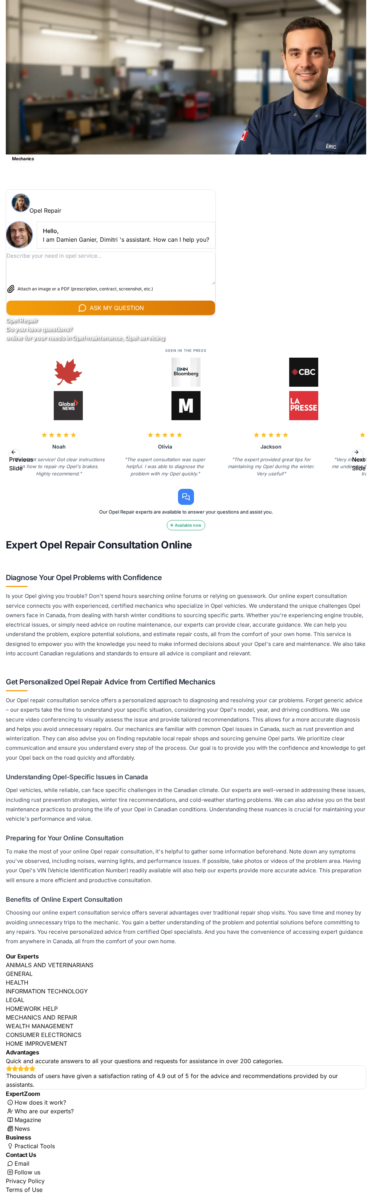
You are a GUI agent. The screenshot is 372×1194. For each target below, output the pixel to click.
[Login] (356, 158)
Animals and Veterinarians (49, 965)
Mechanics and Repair (41, 1017)
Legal (15, 1000)
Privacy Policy (25, 1181)
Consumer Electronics (43, 1034)
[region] (186, 454)
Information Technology (47, 991)
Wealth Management (39, 1026)
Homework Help (32, 1008)
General (19, 973)
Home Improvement (36, 1043)
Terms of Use (24, 1189)
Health (17, 982)
